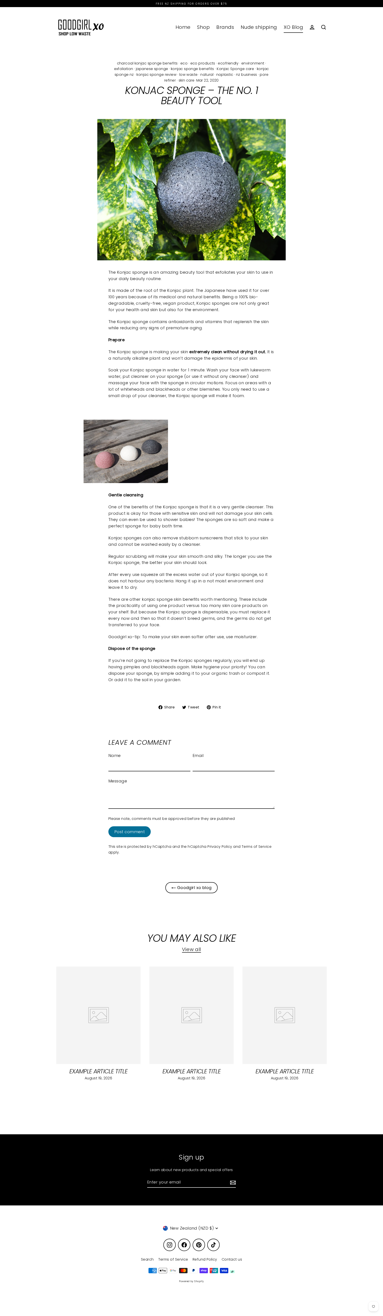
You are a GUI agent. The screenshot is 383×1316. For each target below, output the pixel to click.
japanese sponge (152, 68)
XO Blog (293, 27)
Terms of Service (257, 846)
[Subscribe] (232, 1182)
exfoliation (123, 68)
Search (147, 1259)
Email (198, 755)
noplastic (224, 74)
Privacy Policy (219, 846)
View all (191, 949)
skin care (187, 80)
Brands (225, 27)
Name (114, 755)
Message (117, 781)
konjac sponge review (156, 74)
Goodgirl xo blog (194, 887)
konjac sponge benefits (192, 68)
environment (252, 63)
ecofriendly (228, 63)
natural (206, 74)
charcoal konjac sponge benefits (147, 63)
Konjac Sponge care (235, 68)
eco (184, 63)
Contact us (232, 1259)
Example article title (98, 1071)
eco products (202, 63)
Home (183, 27)
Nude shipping (259, 27)
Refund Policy (205, 1259)
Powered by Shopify (191, 1281)
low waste (188, 74)
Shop (203, 27)
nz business (246, 74)
